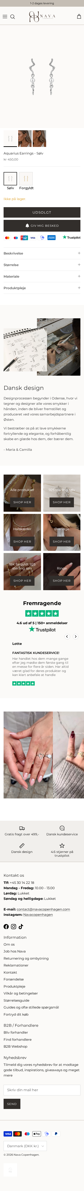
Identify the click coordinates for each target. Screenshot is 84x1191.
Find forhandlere (18, 1039)
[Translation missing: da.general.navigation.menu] (5, 17)
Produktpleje (15, 288)
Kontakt (10, 972)
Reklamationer (16, 965)
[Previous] (67, 637)
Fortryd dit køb (16, 1014)
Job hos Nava (15, 951)
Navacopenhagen (38, 914)
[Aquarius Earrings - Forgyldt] (25, 184)
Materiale (11, 276)
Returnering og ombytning (26, 958)
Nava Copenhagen (26, 1154)
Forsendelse (14, 979)
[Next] (75, 637)
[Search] (15, 17)
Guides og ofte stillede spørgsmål (31, 1007)
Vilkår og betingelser (21, 993)
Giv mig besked (45, 225)
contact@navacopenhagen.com (43, 909)
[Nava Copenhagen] (42, 16)
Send (12, 1104)
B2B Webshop (15, 1046)
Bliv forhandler (16, 1032)
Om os (9, 944)
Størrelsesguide (16, 1000)
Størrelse (11, 265)
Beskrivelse (13, 253)
